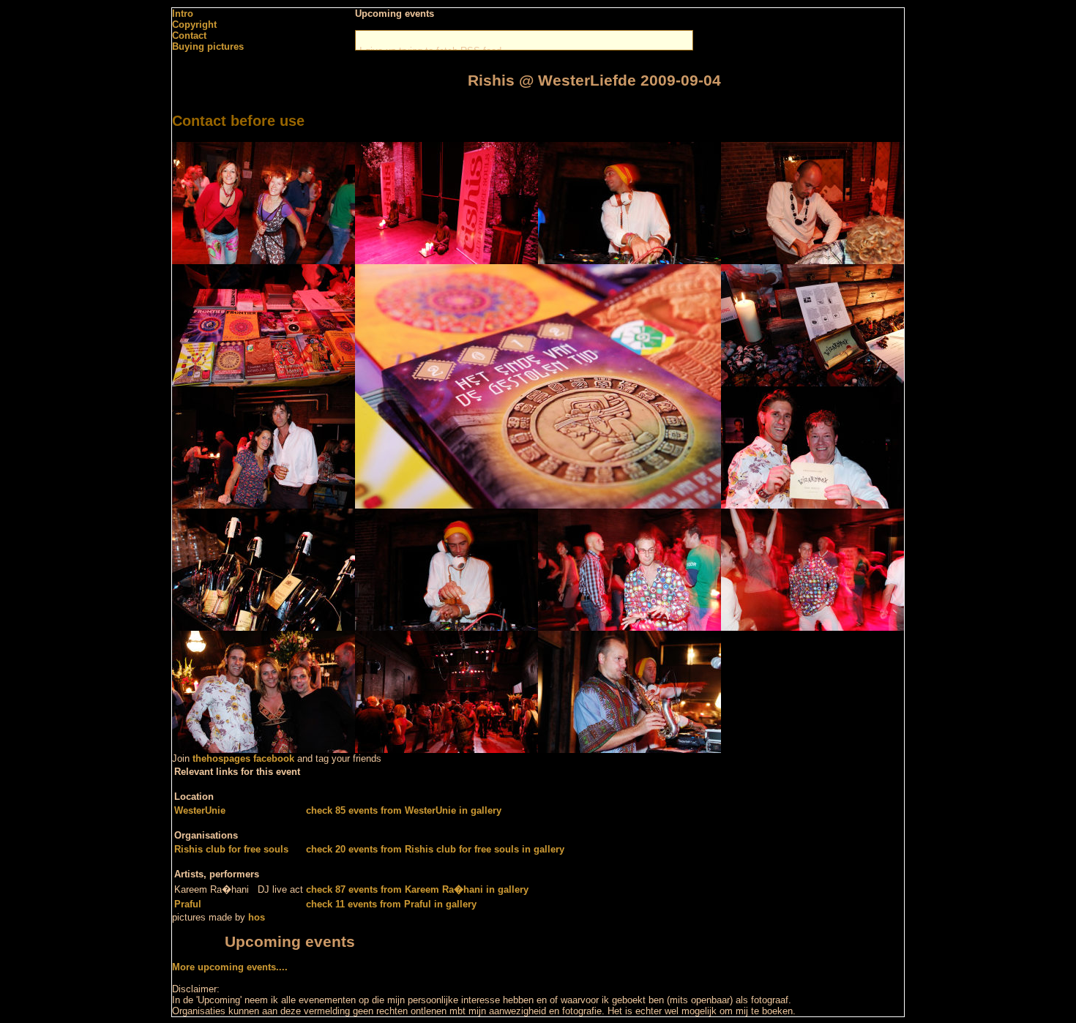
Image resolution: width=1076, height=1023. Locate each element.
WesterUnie (199, 810)
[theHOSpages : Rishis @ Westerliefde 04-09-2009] (263, 260)
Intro (182, 13)
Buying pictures (208, 46)
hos (256, 917)
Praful (187, 904)
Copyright (194, 24)
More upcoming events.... (230, 967)
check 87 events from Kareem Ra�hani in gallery (417, 889)
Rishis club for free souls (231, 849)
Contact (189, 35)
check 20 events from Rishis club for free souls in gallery (435, 849)
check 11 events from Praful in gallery (391, 904)
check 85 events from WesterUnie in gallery (403, 810)
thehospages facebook (243, 758)
